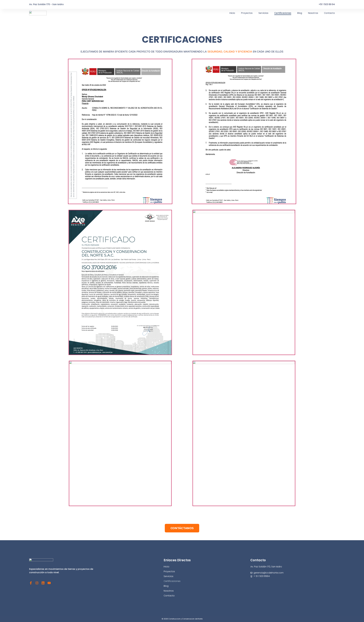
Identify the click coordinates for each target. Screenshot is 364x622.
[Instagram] (37, 583)
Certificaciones (282, 13)
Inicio (232, 13)
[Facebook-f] (30, 583)
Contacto (329, 13)
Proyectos (247, 13)
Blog (299, 13)
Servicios (263, 13)
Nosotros (313, 13)
